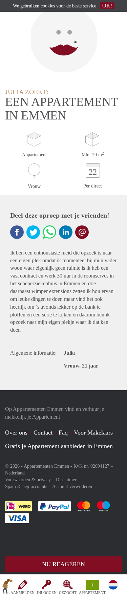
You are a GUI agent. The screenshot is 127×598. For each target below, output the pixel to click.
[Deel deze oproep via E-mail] (82, 232)
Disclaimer (66, 479)
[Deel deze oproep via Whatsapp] (49, 232)
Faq (63, 432)
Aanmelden (22, 593)
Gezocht (68, 593)
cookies (48, 5)
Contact (43, 432)
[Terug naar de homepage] (7, 587)
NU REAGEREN (63, 564)
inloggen (47, 593)
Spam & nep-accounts (26, 486)
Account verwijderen (72, 486)
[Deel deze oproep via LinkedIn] (65, 232)
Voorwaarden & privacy (28, 479)
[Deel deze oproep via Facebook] (17, 232)
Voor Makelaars (93, 432)
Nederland (15, 472)
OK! (107, 5)
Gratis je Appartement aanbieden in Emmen (59, 446)
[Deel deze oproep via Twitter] (33, 232)
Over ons (16, 432)
